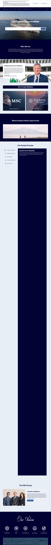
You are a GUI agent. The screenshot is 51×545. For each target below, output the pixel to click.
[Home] (6, 9)
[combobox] (23, 29)
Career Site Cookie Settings (26, 4)
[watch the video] (25, 131)
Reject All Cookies (35, 3)
